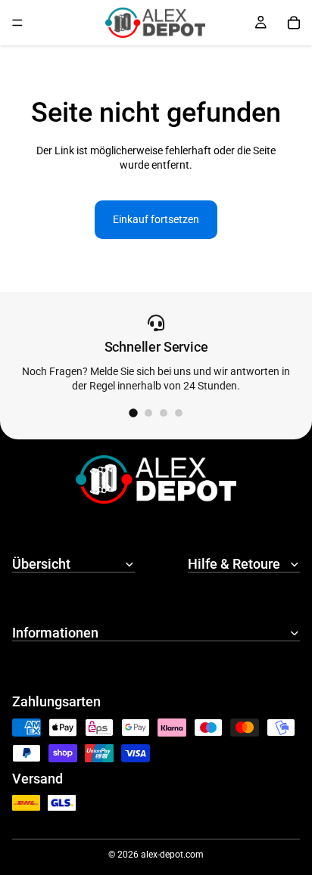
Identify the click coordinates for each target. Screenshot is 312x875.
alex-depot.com (172, 854)
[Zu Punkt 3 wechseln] (163, 413)
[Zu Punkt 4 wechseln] (179, 413)
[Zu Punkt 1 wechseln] (133, 413)
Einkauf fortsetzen (156, 219)
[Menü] (17, 22)
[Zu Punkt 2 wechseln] (148, 413)
